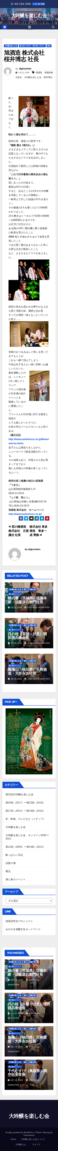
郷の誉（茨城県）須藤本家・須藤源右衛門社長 (27, 600)
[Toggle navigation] (29, 27)
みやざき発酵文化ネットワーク (23, 929)
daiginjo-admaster (38, 607)
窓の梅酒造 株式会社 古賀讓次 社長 (19, 531)
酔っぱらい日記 (14, 855)
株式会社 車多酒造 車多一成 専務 (38, 531)
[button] (53, 27)
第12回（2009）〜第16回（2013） (32, 46)
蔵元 (49, 46)
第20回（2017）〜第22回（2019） (25, 802)
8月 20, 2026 (17, 1013)
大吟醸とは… (21, 1144)
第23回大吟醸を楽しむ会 (19, 794)
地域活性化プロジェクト (19, 921)
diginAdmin (25, 68)
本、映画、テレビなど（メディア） (26, 819)
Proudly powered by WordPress (19, 1132)
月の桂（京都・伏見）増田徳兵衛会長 (27, 636)
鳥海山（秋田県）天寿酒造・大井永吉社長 (27, 671)
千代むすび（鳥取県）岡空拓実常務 (27, 1072)
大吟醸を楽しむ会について (33, 1139)
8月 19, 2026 (17, 1047)
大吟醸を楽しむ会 (29, 15)
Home (13, 1139)
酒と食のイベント (15, 594)
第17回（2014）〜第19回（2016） (25, 810)
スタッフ (36, 1144)
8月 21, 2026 (17, 980)
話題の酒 (33, 589)
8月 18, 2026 (17, 1080)
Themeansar (28, 1135)
